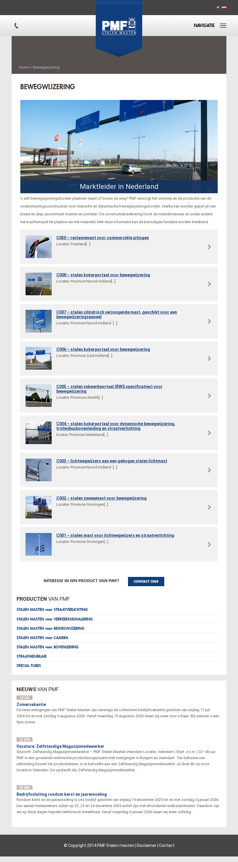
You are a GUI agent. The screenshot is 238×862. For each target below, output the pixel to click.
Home (24, 67)
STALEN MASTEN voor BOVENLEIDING (48, 647)
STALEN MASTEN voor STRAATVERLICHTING (52, 609)
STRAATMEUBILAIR (31, 656)
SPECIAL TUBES (29, 665)
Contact (166, 845)
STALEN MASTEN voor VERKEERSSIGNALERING (55, 619)
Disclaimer (146, 845)
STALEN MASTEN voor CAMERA (42, 637)
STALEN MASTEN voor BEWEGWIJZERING (50, 628)
